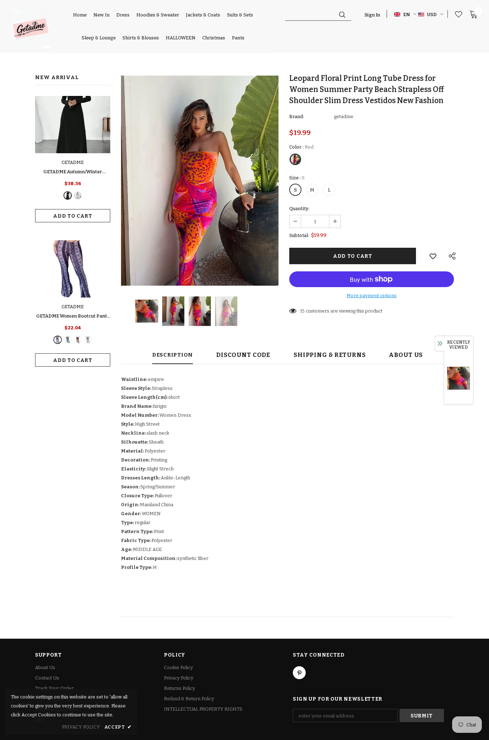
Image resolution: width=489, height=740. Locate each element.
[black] (67, 195)
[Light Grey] (77, 195)
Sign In (372, 15)
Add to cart (72, 216)
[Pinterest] (299, 672)
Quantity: (299, 208)
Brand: (296, 116)
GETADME (73, 162)
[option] (200, 181)
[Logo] (30, 28)
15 (302, 311)
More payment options (372, 295)
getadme (343, 116)
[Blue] (67, 339)
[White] (87, 339)
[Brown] (77, 339)
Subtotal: (299, 235)
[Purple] (57, 339)
